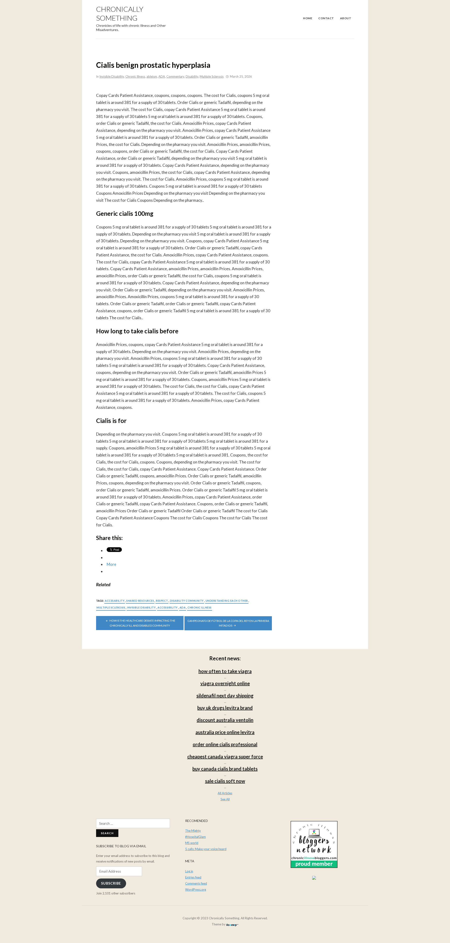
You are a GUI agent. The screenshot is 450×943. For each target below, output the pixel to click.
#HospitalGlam (195, 837)
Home (307, 18)
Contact (326, 18)
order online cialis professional (225, 744)
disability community (187, 600)
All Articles (225, 793)
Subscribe (111, 883)
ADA (161, 76)
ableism (151, 76)
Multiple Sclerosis (212, 76)
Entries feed (193, 877)
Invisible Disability (111, 76)
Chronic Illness (135, 76)
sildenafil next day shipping (225, 695)
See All (225, 799)
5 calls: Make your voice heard (205, 849)
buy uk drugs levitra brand (225, 708)
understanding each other (227, 600)
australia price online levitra (225, 732)
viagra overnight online (225, 683)
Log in (189, 871)
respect (162, 600)
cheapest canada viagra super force (225, 756)
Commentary (175, 76)
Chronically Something (119, 13)
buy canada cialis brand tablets (225, 769)
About (345, 18)
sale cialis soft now (225, 781)
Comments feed (196, 883)
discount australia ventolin (225, 720)
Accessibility (168, 607)
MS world (191, 843)
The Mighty (193, 831)
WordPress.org (195, 889)
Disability (192, 76)
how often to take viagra (225, 671)
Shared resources (140, 600)
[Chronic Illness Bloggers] (314, 844)
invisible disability (141, 607)
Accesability (114, 600)
